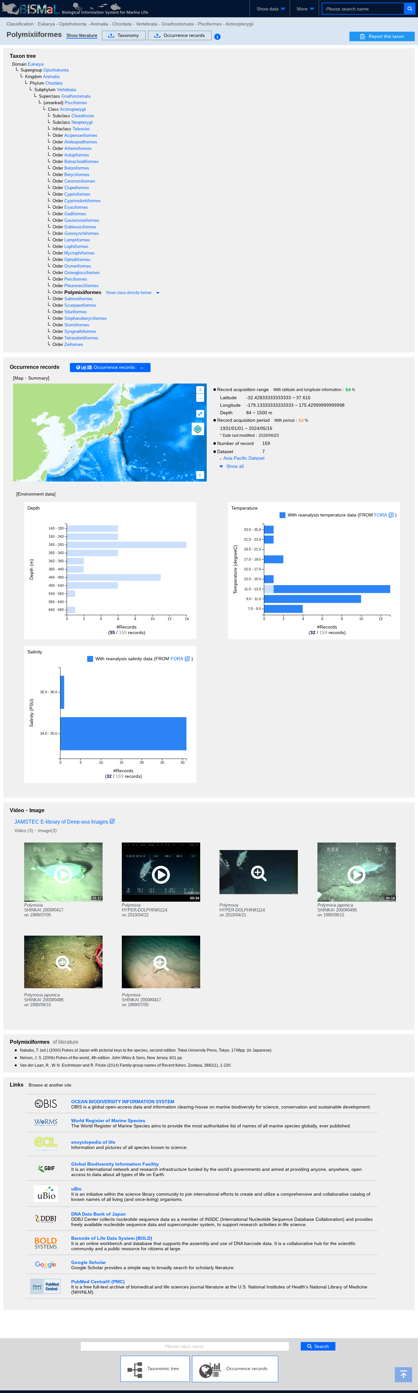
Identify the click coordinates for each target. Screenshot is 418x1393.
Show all (235, 466)
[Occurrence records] (235, 1358)
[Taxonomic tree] (155, 1358)
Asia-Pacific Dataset (244, 458)
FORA (380, 514)
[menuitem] (269, 8)
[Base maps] (198, 429)
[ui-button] (409, 8)
